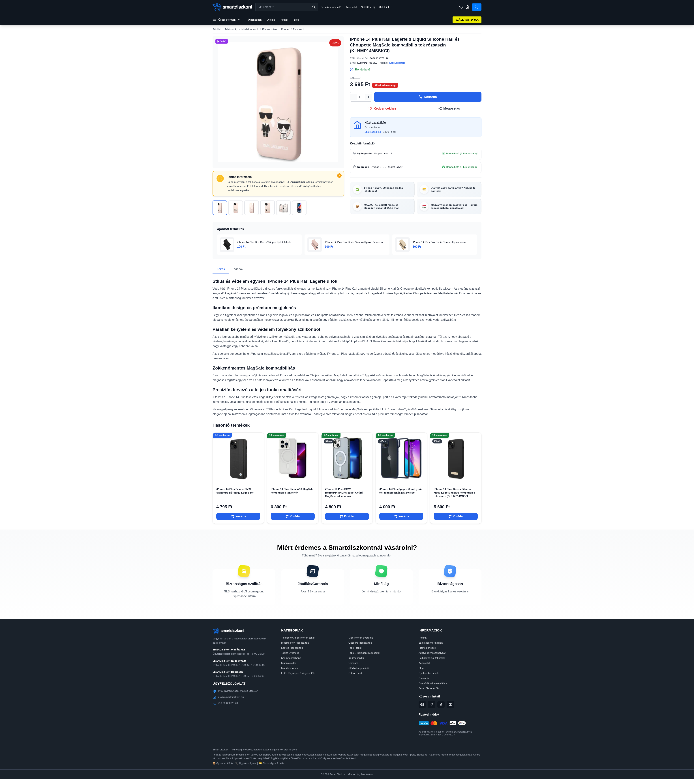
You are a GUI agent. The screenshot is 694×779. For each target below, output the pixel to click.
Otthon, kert (355, 673)
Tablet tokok (355, 647)
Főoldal (217, 29)
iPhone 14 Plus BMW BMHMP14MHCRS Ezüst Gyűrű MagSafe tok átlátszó (344, 493)
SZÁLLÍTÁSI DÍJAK (467, 19)
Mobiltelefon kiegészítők (295, 642)
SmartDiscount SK (429, 688)
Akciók (271, 19)
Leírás (221, 269)
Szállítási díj (368, 7)
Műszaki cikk (288, 662)
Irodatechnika (356, 657)
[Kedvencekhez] (258, 478)
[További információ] (339, 175)
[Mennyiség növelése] (368, 97)
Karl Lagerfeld (397, 62)
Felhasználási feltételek (432, 657)
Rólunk (423, 637)
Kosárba (430, 97)
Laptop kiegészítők (292, 647)
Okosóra (353, 662)
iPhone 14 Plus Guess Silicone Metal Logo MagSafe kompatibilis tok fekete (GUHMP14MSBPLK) (454, 493)
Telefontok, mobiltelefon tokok (242, 29)
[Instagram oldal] (431, 704)
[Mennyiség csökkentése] (353, 97)
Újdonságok (255, 19)
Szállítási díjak (373, 131)
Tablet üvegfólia (290, 652)
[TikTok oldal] (441, 704)
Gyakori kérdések (429, 673)
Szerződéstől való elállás (433, 683)
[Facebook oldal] (422, 704)
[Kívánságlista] (461, 7)
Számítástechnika (291, 657)
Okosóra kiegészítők (360, 642)
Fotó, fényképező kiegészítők (298, 673)
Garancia (424, 678)
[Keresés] (314, 7)
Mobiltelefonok (289, 668)
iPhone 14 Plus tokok (293, 29)
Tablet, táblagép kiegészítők (364, 652)
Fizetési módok (427, 647)
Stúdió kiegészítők (358, 668)
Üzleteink (384, 7)
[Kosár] (476, 7)
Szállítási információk (431, 642)
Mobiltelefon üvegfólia (360, 637)
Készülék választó (331, 7)
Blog (296, 19)
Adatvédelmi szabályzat (432, 652)
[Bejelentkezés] (468, 7)
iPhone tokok (269, 29)
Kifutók (284, 19)
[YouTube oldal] (450, 704)
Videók (238, 269)
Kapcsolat (351, 7)
